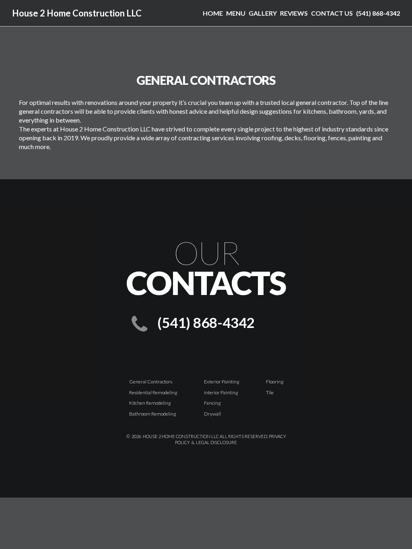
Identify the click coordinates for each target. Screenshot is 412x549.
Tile (270, 392)
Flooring (274, 382)
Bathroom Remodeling (152, 414)
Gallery (263, 13)
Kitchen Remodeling (150, 403)
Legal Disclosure (216, 442)
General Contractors (150, 382)
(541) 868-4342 (378, 13)
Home (213, 13)
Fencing (212, 403)
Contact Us (332, 13)
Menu (235, 13)
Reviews (294, 13)
